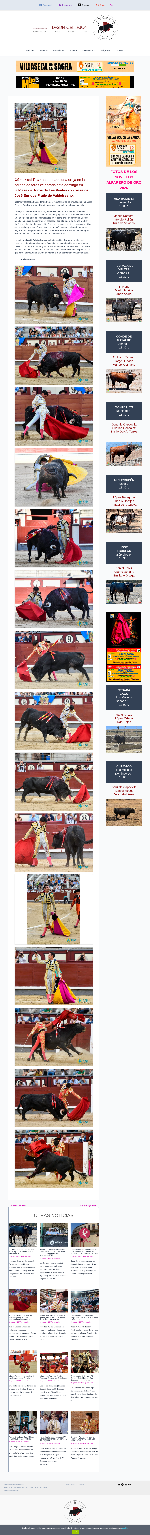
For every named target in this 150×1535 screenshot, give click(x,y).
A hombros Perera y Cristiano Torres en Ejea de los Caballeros (53, 1377)
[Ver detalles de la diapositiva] (124, 239)
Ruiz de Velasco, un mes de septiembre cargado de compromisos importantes (20, 1317)
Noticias (30, 50)
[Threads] (122, 1484)
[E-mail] (129, 1484)
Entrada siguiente (89, 1205)
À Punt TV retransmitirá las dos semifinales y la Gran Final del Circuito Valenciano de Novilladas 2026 (52, 1252)
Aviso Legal (80, 1484)
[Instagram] (126, 1484)
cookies (125, 1528)
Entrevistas (58, 50)
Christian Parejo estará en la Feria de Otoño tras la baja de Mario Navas (83, 1439)
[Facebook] (119, 1484)
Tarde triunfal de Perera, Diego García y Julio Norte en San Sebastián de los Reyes (83, 1378)
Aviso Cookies (70, 1484)
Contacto (119, 50)
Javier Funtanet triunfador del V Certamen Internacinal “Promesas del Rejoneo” (54, 1439)
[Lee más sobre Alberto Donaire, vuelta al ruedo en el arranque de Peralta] (23, 1361)
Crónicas (43, 50)
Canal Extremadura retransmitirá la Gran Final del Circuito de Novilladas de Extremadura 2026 (84, 1251)
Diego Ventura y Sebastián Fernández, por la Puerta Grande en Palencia (84, 1317)
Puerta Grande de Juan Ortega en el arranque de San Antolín (23, 1438)
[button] (111, 5)
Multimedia (87, 50)
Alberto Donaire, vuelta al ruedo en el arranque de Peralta (22, 1377)
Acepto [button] (75, 1532)
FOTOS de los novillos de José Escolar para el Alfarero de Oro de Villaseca (21, 1251)
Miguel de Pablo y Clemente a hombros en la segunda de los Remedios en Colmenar (52, 1317)
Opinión (73, 50)
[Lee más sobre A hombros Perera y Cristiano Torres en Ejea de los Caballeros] (54, 1361)
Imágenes (105, 50)
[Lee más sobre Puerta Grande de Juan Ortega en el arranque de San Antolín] (23, 1422)
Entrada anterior (17, 1205)
